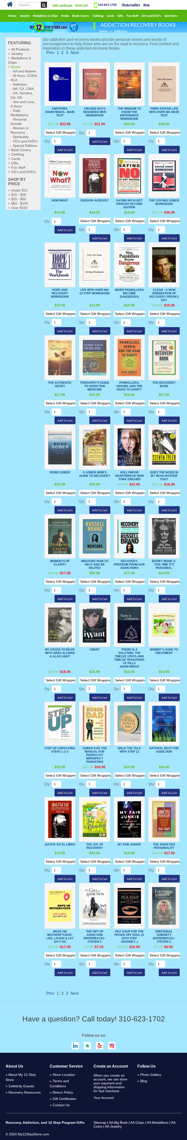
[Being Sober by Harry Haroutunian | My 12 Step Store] (59, 447)
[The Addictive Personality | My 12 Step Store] (163, 819)
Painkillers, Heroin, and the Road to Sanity (129, 386)
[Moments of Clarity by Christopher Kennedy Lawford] (59, 536)
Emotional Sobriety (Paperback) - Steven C (164, 936)
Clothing (97, 15)
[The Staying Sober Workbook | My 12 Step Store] (163, 176)
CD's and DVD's (151, 15)
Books (65, 15)
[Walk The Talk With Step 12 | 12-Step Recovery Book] (129, 724)
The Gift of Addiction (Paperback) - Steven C (95, 936)
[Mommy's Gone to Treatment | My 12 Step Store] (163, 625)
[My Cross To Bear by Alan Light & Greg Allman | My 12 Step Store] (59, 625)
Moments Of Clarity (60, 562)
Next (75, 53)
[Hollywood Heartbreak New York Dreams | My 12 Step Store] (129, 447)
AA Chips (137, 1122)
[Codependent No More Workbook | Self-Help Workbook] (163, 264)
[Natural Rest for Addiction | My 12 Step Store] (163, 724)
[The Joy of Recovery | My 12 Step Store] (94, 819)
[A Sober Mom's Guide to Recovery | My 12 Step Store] (94, 447)
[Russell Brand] (163, 536)
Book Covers (80, 15)
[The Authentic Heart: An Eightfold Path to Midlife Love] (59, 357)
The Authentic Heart (60, 384)
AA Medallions (157, 1122)
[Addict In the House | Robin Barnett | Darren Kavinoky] (129, 625)
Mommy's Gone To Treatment (164, 651)
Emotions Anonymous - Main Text (60, 112)
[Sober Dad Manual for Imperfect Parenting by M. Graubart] (94, 724)
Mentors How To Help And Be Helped (94, 564)
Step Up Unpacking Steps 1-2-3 (59, 750)
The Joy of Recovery (94, 846)
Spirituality (21, 137)
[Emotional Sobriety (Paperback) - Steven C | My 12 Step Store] (163, 906)
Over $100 (19, 208)
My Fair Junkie (129, 844)
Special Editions (25, 146)
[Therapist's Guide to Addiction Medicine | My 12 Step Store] (94, 357)
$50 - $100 (19, 203)
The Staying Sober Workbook (164, 202)
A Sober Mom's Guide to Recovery (94, 474)
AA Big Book (118, 1122)
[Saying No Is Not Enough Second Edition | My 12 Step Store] (129, 176)
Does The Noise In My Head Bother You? (164, 476)
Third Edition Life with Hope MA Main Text (164, 112)
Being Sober (60, 472)
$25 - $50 (18, 199)
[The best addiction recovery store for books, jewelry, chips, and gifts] (10, 6)
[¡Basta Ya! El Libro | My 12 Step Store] (59, 819)
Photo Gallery (131, 5)
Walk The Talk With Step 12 (129, 750)
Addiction (20, 84)
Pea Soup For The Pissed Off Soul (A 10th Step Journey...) (129, 936)
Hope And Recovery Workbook (60, 293)
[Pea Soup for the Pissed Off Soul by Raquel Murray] (129, 906)
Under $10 (19, 190)
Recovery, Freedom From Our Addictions (129, 564)
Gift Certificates (64, 1099)
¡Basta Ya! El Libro (60, 844)
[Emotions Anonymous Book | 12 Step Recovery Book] (59, 84)
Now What (60, 200)
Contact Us (61, 1105)
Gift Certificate (62, 5)
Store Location (64, 1075)
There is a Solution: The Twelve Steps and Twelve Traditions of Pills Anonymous (129, 658)
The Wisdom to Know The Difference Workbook (129, 114)
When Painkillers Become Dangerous (129, 293)
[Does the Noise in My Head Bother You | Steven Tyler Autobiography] (163, 447)
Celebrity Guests (21, 1086)
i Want (95, 649)
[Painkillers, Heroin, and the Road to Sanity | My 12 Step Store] (129, 357)
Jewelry (25, 15)
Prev (50, 53)
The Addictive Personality (164, 846)
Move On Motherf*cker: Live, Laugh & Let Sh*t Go (60, 936)
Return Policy (63, 1092)
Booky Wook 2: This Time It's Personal (164, 564)
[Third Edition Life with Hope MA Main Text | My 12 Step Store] (163, 84)
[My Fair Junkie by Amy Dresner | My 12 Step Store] (129, 819)
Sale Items (171, 15)
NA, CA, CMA (23, 89)
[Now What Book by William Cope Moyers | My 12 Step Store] (59, 176)
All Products (20, 49)
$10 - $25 (18, 195)
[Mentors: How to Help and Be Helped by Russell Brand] (94, 536)
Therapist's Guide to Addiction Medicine (94, 386)
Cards (110, 15)
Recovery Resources (25, 1092)
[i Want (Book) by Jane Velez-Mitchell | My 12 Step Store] (94, 625)
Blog (146, 5)
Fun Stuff (132, 15)
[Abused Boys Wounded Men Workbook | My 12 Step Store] (94, 84)
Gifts (120, 15)
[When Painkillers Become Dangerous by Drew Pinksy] (129, 264)
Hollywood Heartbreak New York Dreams (129, 476)
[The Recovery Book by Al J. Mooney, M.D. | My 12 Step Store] (163, 357)
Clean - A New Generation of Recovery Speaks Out (164, 295)
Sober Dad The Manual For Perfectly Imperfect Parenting (95, 755)
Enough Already (95, 200)
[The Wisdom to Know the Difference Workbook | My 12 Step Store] (129, 84)
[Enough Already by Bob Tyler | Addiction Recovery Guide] (94, 176)
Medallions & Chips (45, 15)
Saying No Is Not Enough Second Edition (129, 204)
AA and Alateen (24, 71)
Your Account (104, 1098)
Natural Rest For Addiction (164, 750)
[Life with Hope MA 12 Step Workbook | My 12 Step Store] (94, 264)
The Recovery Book (164, 384)
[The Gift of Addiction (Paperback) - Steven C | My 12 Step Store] (94, 906)
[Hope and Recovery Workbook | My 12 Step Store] (59, 264)
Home (12, 15)
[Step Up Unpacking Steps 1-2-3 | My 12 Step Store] (59, 724)
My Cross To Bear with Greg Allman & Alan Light (60, 653)
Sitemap (100, 1122)
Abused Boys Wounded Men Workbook (94, 112)
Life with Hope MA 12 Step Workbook (94, 291)
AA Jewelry (113, 1126)
